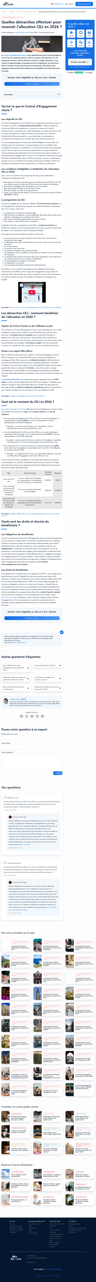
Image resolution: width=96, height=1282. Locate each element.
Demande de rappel (16, 1228)
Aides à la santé (54, 1238)
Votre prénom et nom (9, 734)
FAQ (30, 1226)
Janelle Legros (20, 32)
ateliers (7, 209)
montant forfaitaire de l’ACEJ (15, 409)
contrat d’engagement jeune (15, 55)
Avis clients (32, 1228)
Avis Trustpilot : (48, 1269)
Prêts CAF (52, 1226)
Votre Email (5, 743)
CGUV (71, 1226)
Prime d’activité (54, 1230)
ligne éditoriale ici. (19, 642)
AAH (50, 1240)
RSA (50, 1228)
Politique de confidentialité (77, 1228)
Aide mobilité (53, 1244)
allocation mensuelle (9, 597)
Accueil (3, 12)
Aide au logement (55, 1236)
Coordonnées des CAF (56, 1224)
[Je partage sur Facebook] (21, 716)
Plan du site (72, 1232)
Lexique (52, 1246)
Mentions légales (74, 1224)
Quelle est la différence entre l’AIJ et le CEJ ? (27, 396)
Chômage (52, 1232)
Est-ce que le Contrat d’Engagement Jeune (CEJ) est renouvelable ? (36, 307)
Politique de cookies (75, 1230)
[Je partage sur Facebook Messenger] (31, 716)
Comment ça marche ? (17, 1230)
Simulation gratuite (84, 4)
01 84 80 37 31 (58, 4)
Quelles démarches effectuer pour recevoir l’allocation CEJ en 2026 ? (62, 12)
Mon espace (69, 4)
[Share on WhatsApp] (42, 716)
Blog (30, 1230)
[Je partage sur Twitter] (37, 716)
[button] (15, 667)
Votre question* (7, 752)
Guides (11, 12)
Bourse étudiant (54, 1242)
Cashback (13, 1232)
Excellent (71, 72)
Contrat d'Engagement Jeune (26, 12)
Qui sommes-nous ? (35, 1224)
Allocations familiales (56, 1234)
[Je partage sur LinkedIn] (26, 716)
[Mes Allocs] (8, 4)
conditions (8, 176)
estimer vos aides (24, 844)
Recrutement (33, 1232)
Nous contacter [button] (34, 1234)
